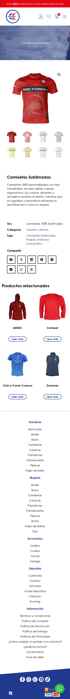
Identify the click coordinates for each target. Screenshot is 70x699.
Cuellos (35, 551)
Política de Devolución (35, 626)
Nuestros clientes (37, 229)
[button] (59, 74)
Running (35, 601)
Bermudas (35, 429)
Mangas (35, 561)
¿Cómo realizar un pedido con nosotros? (35, 641)
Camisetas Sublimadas (40, 235)
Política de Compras (35, 621)
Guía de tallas (35, 657)
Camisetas (35, 444)
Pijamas (35, 465)
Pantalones (35, 455)
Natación (35, 596)
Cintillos (35, 545)
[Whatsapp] (35, 679)
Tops (35, 531)
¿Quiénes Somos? (35, 646)
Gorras (35, 556)
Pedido (31, 239)
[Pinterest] (41, 679)
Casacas (35, 450)
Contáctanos (35, 652)
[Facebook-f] (22, 679)
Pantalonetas (35, 460)
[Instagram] (28, 679)
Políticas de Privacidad (35, 636)
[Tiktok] (47, 679)
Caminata (35, 575)
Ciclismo (35, 580)
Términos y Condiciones (35, 616)
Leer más (17, 339)
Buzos (35, 439)
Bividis (35, 434)
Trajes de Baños (35, 526)
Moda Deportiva (35, 591)
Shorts (35, 521)
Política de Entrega (35, 631)
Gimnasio (35, 586)
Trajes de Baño (35, 470)
